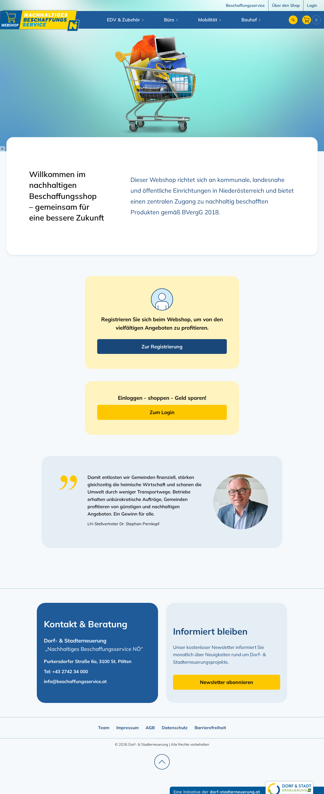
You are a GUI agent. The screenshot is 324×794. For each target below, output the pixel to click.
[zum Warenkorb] (306, 20)
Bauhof (249, 19)
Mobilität (207, 19)
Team (103, 727)
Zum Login (162, 412)
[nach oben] (162, 762)
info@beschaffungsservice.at (75, 681)
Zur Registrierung (162, 346)
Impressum (127, 727)
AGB (150, 727)
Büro (169, 19)
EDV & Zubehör (123, 19)
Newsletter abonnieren (226, 682)
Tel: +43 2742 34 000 (66, 671)
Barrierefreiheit (210, 727)
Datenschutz (175, 727)
